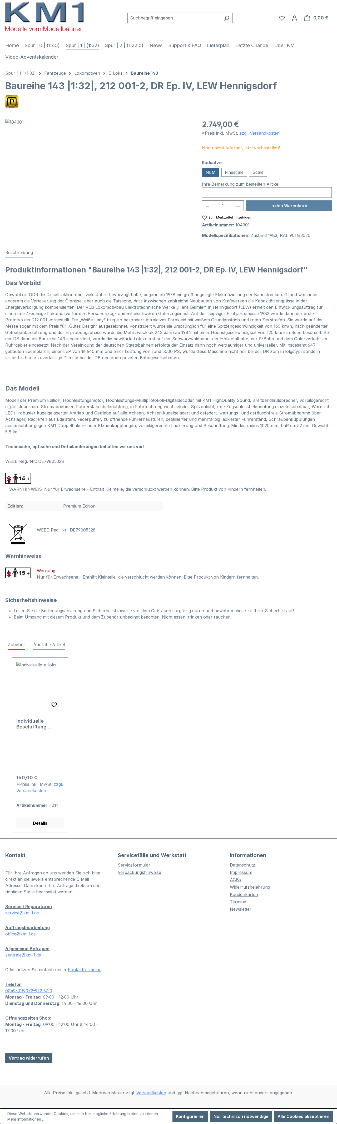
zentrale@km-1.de (23, 955)
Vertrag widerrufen (29, 1058)
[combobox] (174, 18)
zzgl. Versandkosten (259, 133)
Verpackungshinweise (139, 872)
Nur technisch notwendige (241, 1116)
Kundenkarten (244, 894)
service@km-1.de (22, 912)
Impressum (241, 872)
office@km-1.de (20, 933)
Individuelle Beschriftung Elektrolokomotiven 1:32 (38, 724)
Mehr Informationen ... (25, 1119)
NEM (211, 172)
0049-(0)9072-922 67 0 (28, 990)
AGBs (235, 879)
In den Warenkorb (288, 205)
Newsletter (240, 909)
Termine (238, 901)
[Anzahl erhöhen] (238, 205)
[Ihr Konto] (294, 18)
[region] (98, 175)
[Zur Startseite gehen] (44, 16)
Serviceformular (134, 865)
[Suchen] (226, 18)
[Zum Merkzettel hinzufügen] (54, 705)
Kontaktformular (84, 969)
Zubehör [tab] (16, 644)
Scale (258, 172)
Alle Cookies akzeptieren (303, 1116)
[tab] (19, 252)
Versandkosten (151, 1092)
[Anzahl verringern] (207, 205)
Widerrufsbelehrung (250, 887)
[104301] (98, 175)
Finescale (234, 172)
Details (40, 823)
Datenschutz (242, 865)
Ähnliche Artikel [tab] (49, 644)
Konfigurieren (190, 1116)
